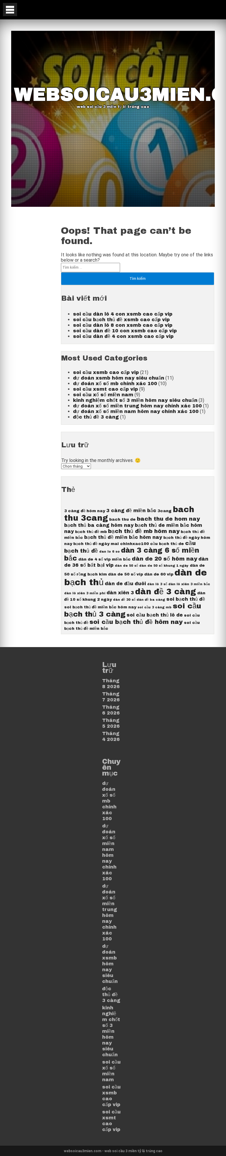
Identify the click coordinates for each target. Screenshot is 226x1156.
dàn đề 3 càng (165, 592)
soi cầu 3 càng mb (154, 607)
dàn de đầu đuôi (125, 583)
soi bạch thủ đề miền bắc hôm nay (100, 607)
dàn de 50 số (126, 565)
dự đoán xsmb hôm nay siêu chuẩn (118, 377)
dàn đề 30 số (124, 599)
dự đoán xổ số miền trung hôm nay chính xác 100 (137, 405)
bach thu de (122, 519)
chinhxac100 (134, 543)
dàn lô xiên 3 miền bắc (189, 584)
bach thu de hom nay (168, 519)
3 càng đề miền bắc (131, 510)
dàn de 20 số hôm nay (164, 559)
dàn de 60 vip (158, 574)
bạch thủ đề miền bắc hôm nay (123, 537)
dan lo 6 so (109, 551)
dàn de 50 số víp (125, 574)
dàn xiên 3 (120, 592)
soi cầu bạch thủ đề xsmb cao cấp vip (121, 319)
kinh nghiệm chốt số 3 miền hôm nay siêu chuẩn (135, 400)
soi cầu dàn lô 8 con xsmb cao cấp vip (122, 325)
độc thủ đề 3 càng (96, 416)
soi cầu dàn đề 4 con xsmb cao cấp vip (123, 336)
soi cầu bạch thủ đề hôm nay (136, 622)
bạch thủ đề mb (91, 531)
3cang (164, 511)
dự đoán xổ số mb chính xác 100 (115, 383)
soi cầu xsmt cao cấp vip (105, 389)
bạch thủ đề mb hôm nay (144, 531)
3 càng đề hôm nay (84, 511)
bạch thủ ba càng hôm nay (99, 525)
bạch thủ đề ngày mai (96, 543)
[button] (10, 9)
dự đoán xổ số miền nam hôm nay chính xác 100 (136, 411)
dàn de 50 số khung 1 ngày (164, 565)
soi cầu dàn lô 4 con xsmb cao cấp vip (122, 314)
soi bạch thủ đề (185, 599)
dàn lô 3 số (157, 584)
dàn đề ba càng (151, 599)
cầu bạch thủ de (167, 543)
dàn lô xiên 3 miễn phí (84, 593)
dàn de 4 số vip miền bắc (104, 559)
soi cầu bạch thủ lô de (155, 614)
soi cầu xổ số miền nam (103, 394)
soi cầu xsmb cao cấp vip (106, 372)
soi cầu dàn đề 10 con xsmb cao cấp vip (125, 330)
